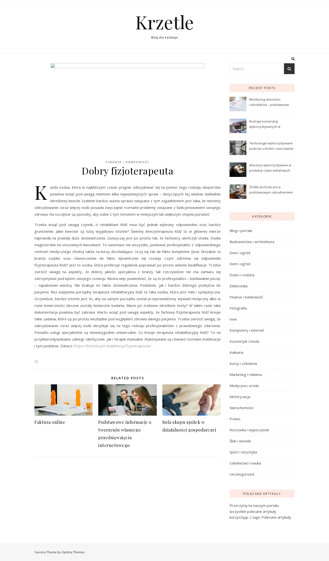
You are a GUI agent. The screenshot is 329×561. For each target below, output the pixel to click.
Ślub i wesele (240, 440)
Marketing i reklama (246, 374)
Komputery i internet (247, 330)
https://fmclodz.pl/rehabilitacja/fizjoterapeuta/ (113, 345)
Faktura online (49, 422)
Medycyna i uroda (244, 385)
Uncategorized (242, 474)
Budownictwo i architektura (252, 241)
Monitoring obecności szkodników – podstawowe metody (269, 102)
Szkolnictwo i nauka (245, 463)
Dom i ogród (240, 252)
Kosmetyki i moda (244, 341)
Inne (233, 319)
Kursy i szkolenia (243, 363)
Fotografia (238, 308)
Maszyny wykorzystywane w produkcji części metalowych (270, 168)
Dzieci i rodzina (242, 274)
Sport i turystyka (243, 452)
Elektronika (239, 286)
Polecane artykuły (276, 517)
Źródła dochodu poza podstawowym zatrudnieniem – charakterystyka (271, 190)
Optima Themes (73, 552)
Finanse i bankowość (128, 162)
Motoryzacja (240, 396)
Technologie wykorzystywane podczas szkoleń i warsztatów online (271, 146)
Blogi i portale (241, 230)
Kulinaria (236, 352)
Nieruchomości (242, 407)
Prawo (235, 418)
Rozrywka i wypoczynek (249, 429)
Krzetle (164, 22)
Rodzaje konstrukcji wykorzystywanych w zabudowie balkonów (265, 124)
